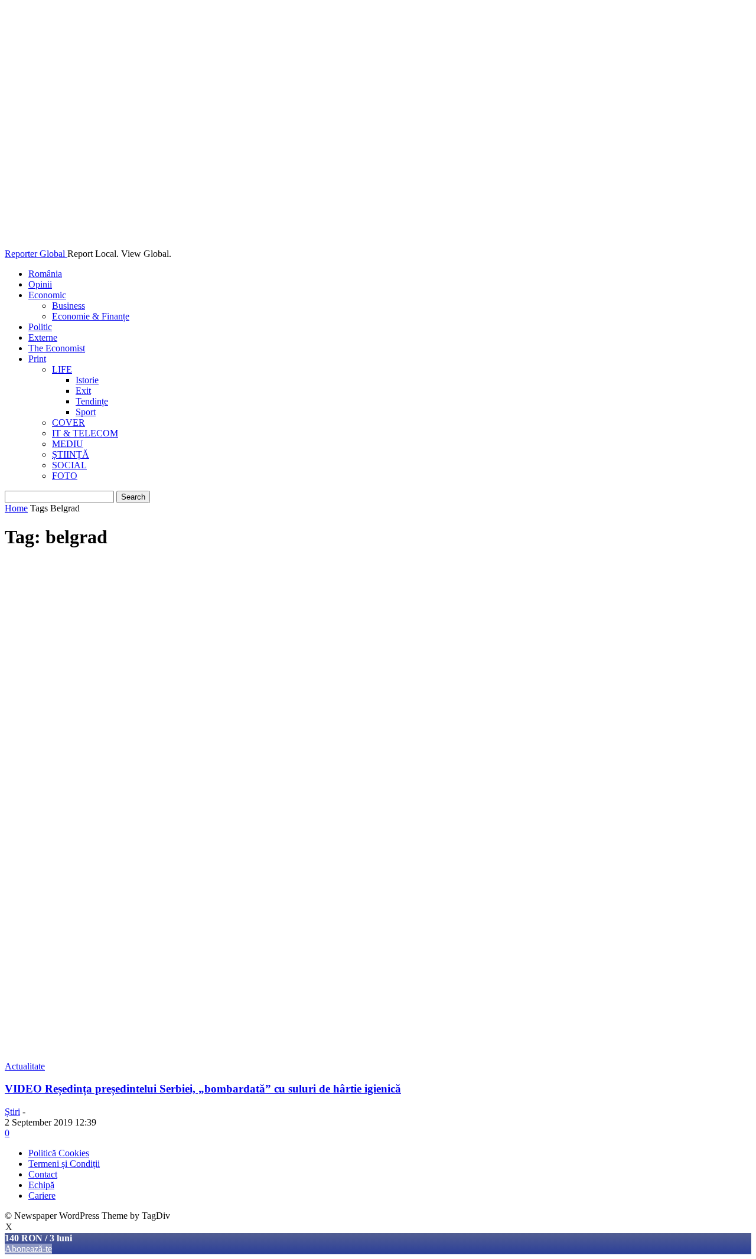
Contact (42, 1174)
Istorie (87, 380)
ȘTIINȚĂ (70, 454)
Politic (40, 327)
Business (68, 306)
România (45, 274)
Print (37, 359)
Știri (12, 1112)
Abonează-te (28, 1249)
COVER (68, 423)
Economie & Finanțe (90, 316)
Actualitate (25, 1066)
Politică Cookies (58, 1153)
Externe (42, 337)
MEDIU (67, 444)
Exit (83, 391)
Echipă (41, 1185)
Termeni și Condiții (64, 1164)
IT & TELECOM (85, 433)
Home (16, 508)
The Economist (56, 348)
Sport (86, 412)
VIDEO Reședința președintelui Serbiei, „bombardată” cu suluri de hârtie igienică (203, 1088)
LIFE (62, 369)
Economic (47, 295)
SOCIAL (69, 465)
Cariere (42, 1195)
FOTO (64, 476)
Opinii (40, 284)
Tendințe (92, 401)
